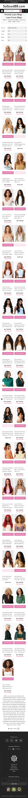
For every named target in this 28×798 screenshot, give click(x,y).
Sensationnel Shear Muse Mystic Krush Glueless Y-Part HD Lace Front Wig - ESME (7, 435)
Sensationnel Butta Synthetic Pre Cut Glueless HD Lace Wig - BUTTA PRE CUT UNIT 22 (7, 146)
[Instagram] (21, 740)
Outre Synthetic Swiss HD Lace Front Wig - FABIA (7, 252)
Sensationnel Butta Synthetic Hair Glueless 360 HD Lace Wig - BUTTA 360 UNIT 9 (7, 471)
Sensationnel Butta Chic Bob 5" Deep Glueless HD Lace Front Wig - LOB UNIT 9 (7, 616)
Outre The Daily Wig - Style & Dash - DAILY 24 (20, 180)
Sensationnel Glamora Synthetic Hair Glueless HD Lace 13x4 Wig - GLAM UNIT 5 (7, 327)
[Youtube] (16, 740)
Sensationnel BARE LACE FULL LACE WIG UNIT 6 (19, 216)
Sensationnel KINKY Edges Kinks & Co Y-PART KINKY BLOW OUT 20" (19, 146)
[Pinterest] (12, 740)
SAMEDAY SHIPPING (8, 64)
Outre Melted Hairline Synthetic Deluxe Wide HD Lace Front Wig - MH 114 (19, 544)
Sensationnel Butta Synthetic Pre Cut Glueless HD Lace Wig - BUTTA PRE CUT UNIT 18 (19, 435)
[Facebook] (7, 740)
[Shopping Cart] (26, 10)
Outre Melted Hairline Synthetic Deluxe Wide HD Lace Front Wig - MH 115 (7, 544)
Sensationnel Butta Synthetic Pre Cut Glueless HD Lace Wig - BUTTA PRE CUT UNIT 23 (19, 110)
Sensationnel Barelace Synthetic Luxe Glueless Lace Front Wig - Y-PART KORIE (19, 363)
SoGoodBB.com (10, 796)
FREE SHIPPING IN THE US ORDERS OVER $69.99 (14, 1)
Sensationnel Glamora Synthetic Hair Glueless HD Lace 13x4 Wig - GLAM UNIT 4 (19, 327)
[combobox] (11, 11)
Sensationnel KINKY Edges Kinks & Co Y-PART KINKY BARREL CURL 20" (7, 182)
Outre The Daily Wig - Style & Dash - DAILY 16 (20, 469)
